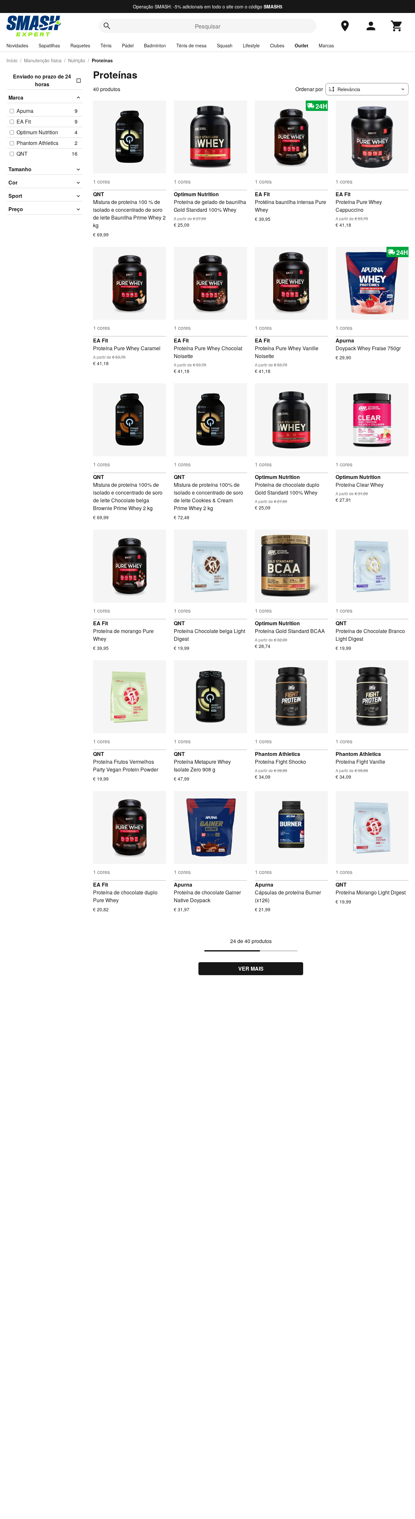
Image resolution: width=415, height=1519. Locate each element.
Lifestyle (251, 45)
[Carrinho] (396, 25)
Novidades (17, 45)
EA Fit (262, 194)
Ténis (106, 45)
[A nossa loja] (344, 25)
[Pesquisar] (107, 26)
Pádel (128, 45)
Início (12, 60)
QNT (98, 194)
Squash (224, 45)
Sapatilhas (49, 45)
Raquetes (80, 45)
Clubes (277, 45)
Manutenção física (43, 60)
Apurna (345, 340)
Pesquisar (207, 26)
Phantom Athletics (277, 754)
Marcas (326, 45)
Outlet (301, 45)
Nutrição (76, 60)
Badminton (155, 45)
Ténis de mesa (191, 45)
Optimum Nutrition (196, 194)
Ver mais (251, 968)
